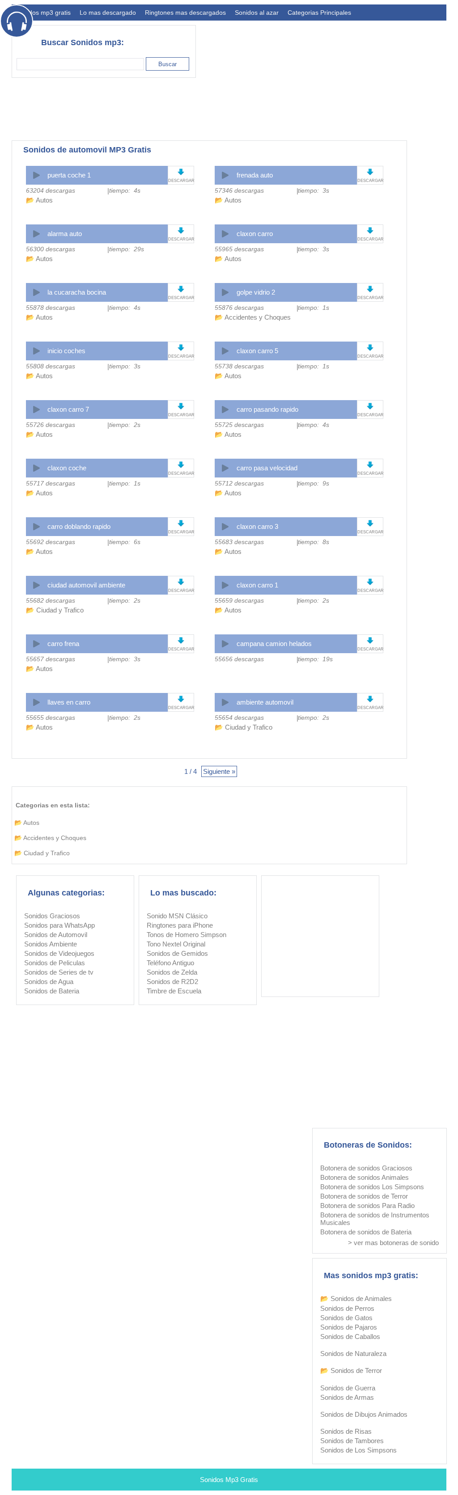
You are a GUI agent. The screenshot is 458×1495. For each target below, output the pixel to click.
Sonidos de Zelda (172, 972)
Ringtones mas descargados (185, 12)
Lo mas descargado (108, 12)
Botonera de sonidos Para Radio (367, 1205)
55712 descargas (239, 483)
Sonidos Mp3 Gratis (229, 1479)
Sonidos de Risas (346, 1431)
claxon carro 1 (257, 585)
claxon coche (66, 468)
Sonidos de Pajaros (348, 1327)
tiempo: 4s (124, 190)
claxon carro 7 (68, 409)
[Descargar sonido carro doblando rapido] (181, 523)
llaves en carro (68, 702)
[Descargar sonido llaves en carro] (181, 699)
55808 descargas (50, 366)
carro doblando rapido (78, 526)
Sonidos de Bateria (51, 991)
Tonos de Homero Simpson (186, 934)
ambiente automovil (265, 702)
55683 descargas (239, 541)
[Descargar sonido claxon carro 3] (370, 523)
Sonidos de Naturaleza (353, 1353)
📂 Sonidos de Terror (351, 1370)
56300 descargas (50, 249)
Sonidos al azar (257, 12)
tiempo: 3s (313, 190)
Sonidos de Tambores (352, 1440)
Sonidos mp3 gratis (43, 12)
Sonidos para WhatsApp (59, 925)
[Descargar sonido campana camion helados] (370, 640)
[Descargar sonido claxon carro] (370, 230)
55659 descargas (239, 600)
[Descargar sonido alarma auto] (181, 230)
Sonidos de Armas (347, 1397)
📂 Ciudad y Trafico (55, 610)
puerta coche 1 (69, 175)
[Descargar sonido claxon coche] (181, 464)
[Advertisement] (283, 109)
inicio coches (66, 351)
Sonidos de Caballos (350, 1336)
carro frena (63, 643)
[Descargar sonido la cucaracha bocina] (181, 289)
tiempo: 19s (315, 659)
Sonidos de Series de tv (58, 972)
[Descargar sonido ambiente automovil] (370, 699)
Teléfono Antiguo (170, 963)
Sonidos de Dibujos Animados (363, 1414)
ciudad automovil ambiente (86, 585)
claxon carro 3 (257, 526)
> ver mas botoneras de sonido (393, 1242)
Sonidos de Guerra (347, 1388)
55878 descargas (50, 307)
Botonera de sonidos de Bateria (365, 1232)
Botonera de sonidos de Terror (364, 1196)
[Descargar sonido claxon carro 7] (181, 406)
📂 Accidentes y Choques (253, 317)
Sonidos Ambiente (50, 944)
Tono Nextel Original (176, 944)
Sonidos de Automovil (55, 934)
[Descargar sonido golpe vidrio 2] (370, 289)
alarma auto (64, 233)
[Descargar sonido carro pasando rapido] (370, 406)
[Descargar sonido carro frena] (181, 640)
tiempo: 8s (313, 541)
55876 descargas (239, 307)
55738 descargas (239, 366)
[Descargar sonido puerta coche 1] (181, 171)
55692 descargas (50, 541)
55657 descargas (50, 659)
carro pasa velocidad (267, 468)
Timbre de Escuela (174, 991)
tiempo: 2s (124, 424)
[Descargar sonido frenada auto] (370, 171)
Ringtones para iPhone (180, 925)
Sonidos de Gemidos (177, 953)
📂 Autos (39, 200)
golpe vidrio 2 (256, 292)
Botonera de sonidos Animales (364, 1177)
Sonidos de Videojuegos (59, 953)
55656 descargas (239, 659)
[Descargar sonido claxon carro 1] (370, 581)
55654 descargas (239, 717)
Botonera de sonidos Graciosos (366, 1168)
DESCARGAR (181, 180)
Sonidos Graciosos (52, 916)
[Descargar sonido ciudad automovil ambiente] (181, 581)
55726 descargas (50, 424)
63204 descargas (50, 190)
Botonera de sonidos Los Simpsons (372, 1187)
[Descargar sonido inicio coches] (181, 347)
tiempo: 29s (126, 249)
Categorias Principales (319, 12)
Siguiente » (219, 771)
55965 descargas (239, 249)
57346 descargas (239, 190)
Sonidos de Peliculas (54, 963)
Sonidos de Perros (347, 1308)
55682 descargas (50, 600)
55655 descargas (50, 717)
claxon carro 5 (257, 351)
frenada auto (255, 175)
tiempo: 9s (313, 483)
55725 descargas (239, 424)
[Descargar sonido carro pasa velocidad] (370, 464)
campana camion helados (274, 643)
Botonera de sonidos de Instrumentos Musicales (374, 1218)
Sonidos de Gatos (346, 1318)
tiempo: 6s (124, 541)
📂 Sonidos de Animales (356, 1298)
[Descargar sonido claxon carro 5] (370, 347)
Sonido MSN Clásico (177, 916)
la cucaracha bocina (76, 292)
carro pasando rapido (267, 409)
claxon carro (255, 233)
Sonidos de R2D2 (172, 981)
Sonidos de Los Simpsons (358, 1450)
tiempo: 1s (313, 307)
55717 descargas (50, 483)
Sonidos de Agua (48, 981)
